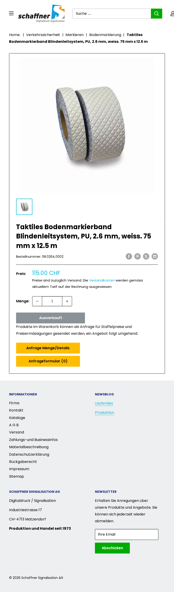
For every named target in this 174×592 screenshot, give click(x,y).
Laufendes (104, 403)
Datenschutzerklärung (29, 454)
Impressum (19, 469)
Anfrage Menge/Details (48, 348)
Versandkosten (102, 280)
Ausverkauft (50, 317)
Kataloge (17, 417)
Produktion (104, 412)
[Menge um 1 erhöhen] (67, 301)
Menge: (22, 301)
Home (14, 34)
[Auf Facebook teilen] (129, 256)
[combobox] (111, 14)
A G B (14, 425)
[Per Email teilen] (155, 256)
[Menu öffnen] (11, 13)
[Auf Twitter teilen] (146, 256)
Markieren (74, 34)
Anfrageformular (48, 361)
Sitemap (16, 476)
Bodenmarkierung (105, 34)
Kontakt (16, 410)
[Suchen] (156, 14)
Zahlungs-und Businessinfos (33, 439)
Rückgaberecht (23, 461)
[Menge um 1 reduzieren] (37, 301)
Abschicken (112, 548)
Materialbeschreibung (28, 447)
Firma (14, 403)
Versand (16, 432)
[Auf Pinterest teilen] (137, 256)
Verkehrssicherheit (43, 34)
